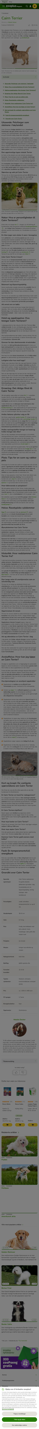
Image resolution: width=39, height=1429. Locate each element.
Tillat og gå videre (19, 1419)
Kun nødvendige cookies (19, 1425)
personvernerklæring (8, 1409)
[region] (19, 1408)
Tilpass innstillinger (19, 1414)
